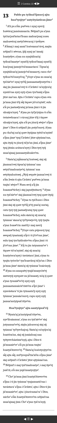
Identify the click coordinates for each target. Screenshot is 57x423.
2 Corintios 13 (27, 4)
